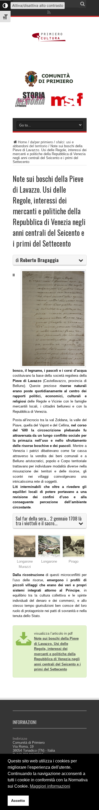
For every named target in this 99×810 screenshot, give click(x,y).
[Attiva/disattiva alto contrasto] (5, 5)
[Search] (83, 4)
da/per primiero (41, 142)
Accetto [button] (18, 800)
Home (22, 142)
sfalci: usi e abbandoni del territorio (43, 144)
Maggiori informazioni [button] (50, 786)
